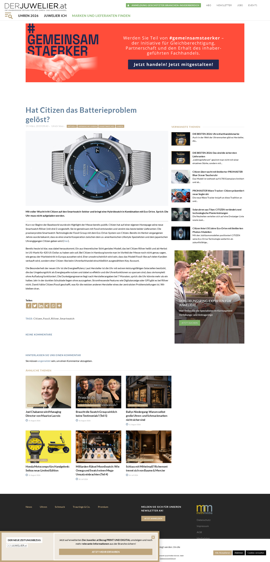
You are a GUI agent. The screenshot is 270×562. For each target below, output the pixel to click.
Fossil (46, 318)
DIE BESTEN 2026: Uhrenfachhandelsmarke (215, 133)
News (81, 460)
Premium (103, 506)
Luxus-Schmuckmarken (140, 460)
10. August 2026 (34, 475)
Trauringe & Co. (81, 506)
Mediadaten (203, 538)
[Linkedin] (41, 305)
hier (66, 240)
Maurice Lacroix (37, 405)
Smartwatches (106, 126)
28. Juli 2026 (83, 479)
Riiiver (55, 318)
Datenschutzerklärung (168, 558)
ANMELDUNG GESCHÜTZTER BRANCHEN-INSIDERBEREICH (164, 5)
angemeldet (44, 360)
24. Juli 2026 (133, 475)
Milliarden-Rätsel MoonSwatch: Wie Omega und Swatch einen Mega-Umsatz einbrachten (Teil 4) (97, 470)
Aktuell (72, 126)
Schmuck (60, 506)
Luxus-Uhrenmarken (89, 405)
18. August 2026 (84, 421)
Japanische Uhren (87, 126)
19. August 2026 (34, 421)
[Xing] (47, 305)
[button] (153, 537)
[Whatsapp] (53, 305)
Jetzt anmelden (153, 518)
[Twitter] (35, 305)
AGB (199, 532)
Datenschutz (203, 519)
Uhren (120, 126)
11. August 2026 (134, 424)
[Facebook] (28, 305)
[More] (59, 305)
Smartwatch (67, 318)
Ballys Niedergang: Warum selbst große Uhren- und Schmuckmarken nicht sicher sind (146, 415)
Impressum (203, 525)
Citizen (37, 318)
